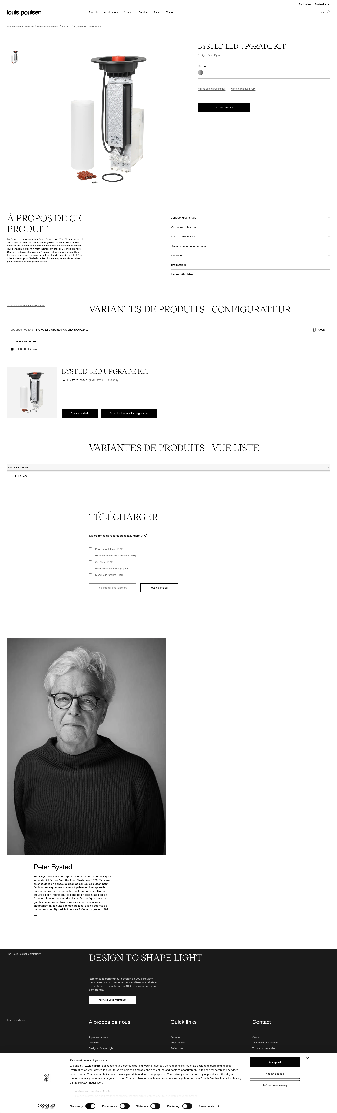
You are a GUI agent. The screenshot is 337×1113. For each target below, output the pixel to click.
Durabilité (94, 1042)
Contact (256, 1037)
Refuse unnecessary (274, 1085)
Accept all (275, 1062)
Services (175, 1037)
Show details (207, 1106)
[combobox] (168, 468)
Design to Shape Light (101, 1048)
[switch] (125, 1106)
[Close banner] (307, 1058)
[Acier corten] (200, 72)
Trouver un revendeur (264, 1048)
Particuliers (305, 4)
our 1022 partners (91, 1065)
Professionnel (322, 4)
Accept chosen (275, 1073)
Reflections (177, 1048)
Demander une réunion (265, 1042)
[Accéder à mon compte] (322, 15)
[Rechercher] (328, 15)
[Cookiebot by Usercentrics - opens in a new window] (46, 1106)
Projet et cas (178, 1042)
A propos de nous (98, 1037)
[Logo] (24, 13)
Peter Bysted (215, 55)
